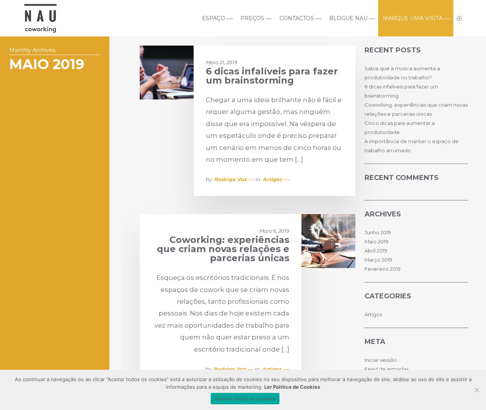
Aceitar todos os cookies (245, 399)
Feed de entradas (386, 369)
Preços (252, 18)
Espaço (213, 18)
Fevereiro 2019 (382, 269)
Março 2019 (378, 260)
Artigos (272, 179)
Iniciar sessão (380, 360)
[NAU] (40, 29)
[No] (476, 390)
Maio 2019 (376, 241)
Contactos (296, 18)
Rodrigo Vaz (231, 179)
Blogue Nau (348, 18)
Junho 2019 (377, 232)
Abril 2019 (375, 251)
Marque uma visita (413, 18)
